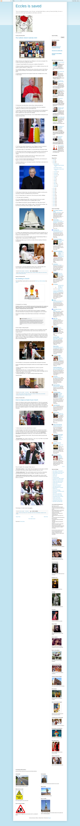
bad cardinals (26, 393)
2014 (54, 201)
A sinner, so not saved (56, 497)
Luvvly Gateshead (56, 405)
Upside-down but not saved (57, 482)
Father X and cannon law (57, 424)
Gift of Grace (55, 319)
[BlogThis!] (33, 271)
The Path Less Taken (57, 355)
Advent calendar (20, 272)
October (55, 173)
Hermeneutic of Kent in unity (57, 473)
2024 (54, 162)
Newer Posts (18, 516)
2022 (54, 189)
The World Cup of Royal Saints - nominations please (61, 127)
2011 (54, 205)
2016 (54, 198)
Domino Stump (55, 219)
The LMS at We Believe (56, 377)
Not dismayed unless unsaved (58, 496)
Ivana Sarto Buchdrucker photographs (60, 457)
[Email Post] (30, 392)
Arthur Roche (26, 272)
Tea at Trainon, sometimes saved (58, 491)
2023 (54, 188)
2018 (54, 195)
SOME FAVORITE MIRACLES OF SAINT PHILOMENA (60, 358)
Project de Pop (55, 346)
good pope (23, 512)
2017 (54, 197)
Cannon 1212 (55, 483)
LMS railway (55, 376)
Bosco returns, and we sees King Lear (61, 117)
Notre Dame (45, 272)
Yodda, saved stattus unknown (58, 481)
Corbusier (33, 272)
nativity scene (40, 272)
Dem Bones (55, 492)
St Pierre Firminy (18, 273)
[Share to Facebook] (36, 271)
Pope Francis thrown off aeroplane (60, 137)
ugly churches (24, 273)
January (55, 186)
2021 (54, 191)
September (56, 174)
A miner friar (55, 264)
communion (37, 393)
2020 (54, 192)
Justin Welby (29, 512)
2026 (54, 159)
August (55, 176)
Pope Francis (34, 512)
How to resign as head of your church (27, 400)
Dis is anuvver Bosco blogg (57, 495)
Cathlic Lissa (55, 474)
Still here (54, 406)
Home (32, 516)
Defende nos (55, 488)
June (55, 179)
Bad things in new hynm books (58, 479)
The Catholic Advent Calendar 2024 (26, 38)
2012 (54, 204)
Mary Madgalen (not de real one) (58, 472)
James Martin (43, 393)
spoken (17, 282)
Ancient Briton (55, 326)
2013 (54, 202)
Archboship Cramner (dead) (57, 500)
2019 (54, 194)
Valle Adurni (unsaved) (56, 486)
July (54, 177)
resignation (42, 512)
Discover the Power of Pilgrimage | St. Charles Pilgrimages (60, 437)
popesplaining (38, 512)
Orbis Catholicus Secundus (58, 434)
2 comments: (27, 511)
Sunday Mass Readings (57, 311)
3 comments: (27, 392)
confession (20, 512)
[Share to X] (35, 271)
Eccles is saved (28, 6)
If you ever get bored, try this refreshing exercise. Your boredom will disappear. (58, 221)
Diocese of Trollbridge (56, 490)
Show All (63, 466)
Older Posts (46, 516)
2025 (54, 161)
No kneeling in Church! (22, 278)
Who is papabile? (61, 145)
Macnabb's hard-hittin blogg (57, 501)
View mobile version (31, 518)
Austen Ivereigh (20, 393)
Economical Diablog (56, 392)
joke (26, 512)
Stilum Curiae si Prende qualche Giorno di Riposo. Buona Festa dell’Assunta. (58, 339)
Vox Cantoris (55, 284)
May (55, 180)
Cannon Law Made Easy (57, 367)
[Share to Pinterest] (37, 271)
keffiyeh (37, 272)
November (56, 171)
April (55, 182)
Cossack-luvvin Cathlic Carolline (58, 478)
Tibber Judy (55, 318)
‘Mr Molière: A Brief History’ (57, 212)
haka (40, 393)
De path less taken (56, 477)
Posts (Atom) (22, 521)
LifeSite (54, 300)
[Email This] (32, 271)
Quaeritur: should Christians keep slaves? (61, 108)
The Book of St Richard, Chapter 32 (61, 81)
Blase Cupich (30, 272)
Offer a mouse (55, 272)
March (55, 183)
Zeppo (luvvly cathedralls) (57, 251)
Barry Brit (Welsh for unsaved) (58, 487)
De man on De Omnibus (57, 239)
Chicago (33, 393)
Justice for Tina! (60, 90)
